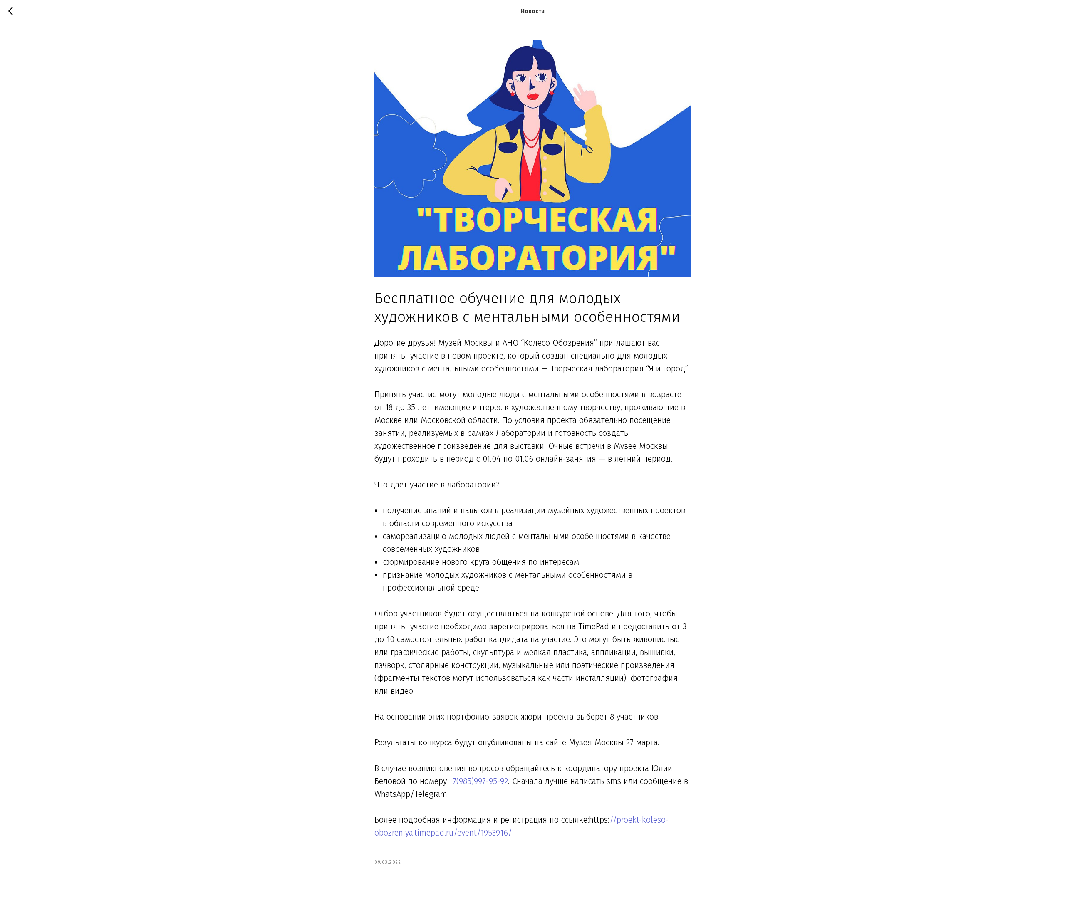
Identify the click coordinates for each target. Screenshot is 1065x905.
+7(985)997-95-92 (478, 781)
